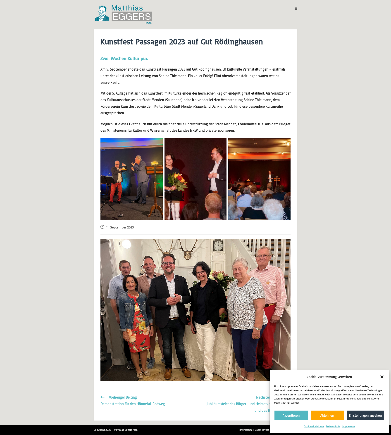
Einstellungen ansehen (365, 415)
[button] (382, 377)
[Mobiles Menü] (296, 8)
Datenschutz (333, 426)
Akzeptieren (291, 415)
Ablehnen (327, 415)
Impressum (348, 426)
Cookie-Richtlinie (314, 426)
